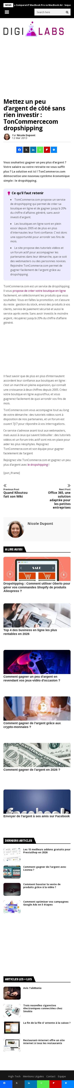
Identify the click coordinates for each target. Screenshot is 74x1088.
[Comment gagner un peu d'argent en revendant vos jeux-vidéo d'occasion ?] (37, 672)
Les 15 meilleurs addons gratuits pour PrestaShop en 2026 (46, 851)
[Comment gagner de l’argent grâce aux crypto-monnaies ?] (37, 718)
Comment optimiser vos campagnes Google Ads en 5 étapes (45, 903)
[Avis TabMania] (12, 993)
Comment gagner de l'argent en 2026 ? (31, 769)
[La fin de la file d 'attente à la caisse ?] (12, 1027)
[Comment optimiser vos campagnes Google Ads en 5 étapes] (12, 906)
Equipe (62, 1076)
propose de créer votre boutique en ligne (39, 291)
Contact (50, 1076)
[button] (19, 150)
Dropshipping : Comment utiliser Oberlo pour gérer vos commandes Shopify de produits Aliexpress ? (36, 587)
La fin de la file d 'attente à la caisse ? (47, 1022)
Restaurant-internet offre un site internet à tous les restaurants (44, 1042)
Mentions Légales (33, 1076)
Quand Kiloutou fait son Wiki (15, 493)
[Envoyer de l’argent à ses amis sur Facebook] (37, 811)
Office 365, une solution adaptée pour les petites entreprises (59, 498)
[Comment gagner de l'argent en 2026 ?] (37, 765)
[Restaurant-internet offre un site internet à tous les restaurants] (12, 1045)
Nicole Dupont (26, 135)
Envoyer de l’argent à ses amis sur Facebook (36, 816)
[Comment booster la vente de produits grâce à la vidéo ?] (12, 889)
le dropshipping (38, 465)
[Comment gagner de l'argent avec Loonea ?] (12, 872)
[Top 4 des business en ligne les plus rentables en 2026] (37, 625)
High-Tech (14, 1076)
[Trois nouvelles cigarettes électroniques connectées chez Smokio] (12, 1010)
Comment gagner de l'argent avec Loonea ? (44, 868)
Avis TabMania (32, 988)
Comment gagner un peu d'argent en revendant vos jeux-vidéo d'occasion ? (31, 678)
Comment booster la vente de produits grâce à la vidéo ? (42, 886)
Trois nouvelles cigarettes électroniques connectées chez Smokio (42, 1008)
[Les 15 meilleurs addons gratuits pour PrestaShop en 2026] (12, 854)
